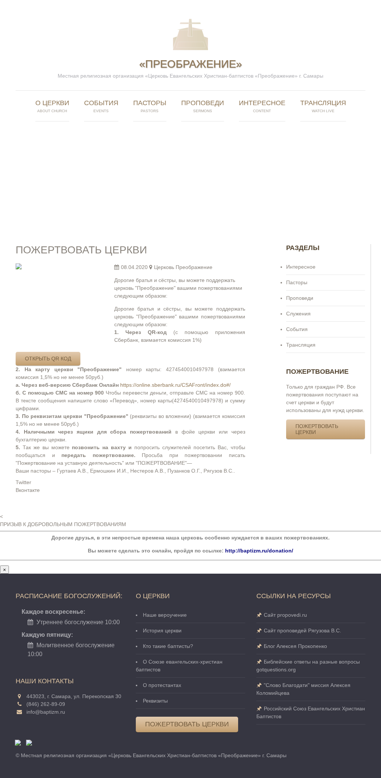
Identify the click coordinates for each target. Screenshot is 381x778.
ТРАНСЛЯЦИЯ (323, 106)
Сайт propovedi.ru (285, 615)
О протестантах (162, 685)
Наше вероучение (165, 615)
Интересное (301, 267)
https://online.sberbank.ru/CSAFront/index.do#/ (175, 385)
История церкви (162, 630)
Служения (298, 314)
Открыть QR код (48, 359)
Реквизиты (155, 701)
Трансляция (301, 345)
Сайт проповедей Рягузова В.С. (302, 630)
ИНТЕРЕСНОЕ (262, 106)
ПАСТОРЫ (149, 106)
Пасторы (296, 282)
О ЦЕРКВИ (52, 106)
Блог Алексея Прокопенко (295, 646)
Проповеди (299, 298)
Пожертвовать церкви (316, 429)
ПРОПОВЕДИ (202, 106)
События (101, 106)
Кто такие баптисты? (168, 646)
